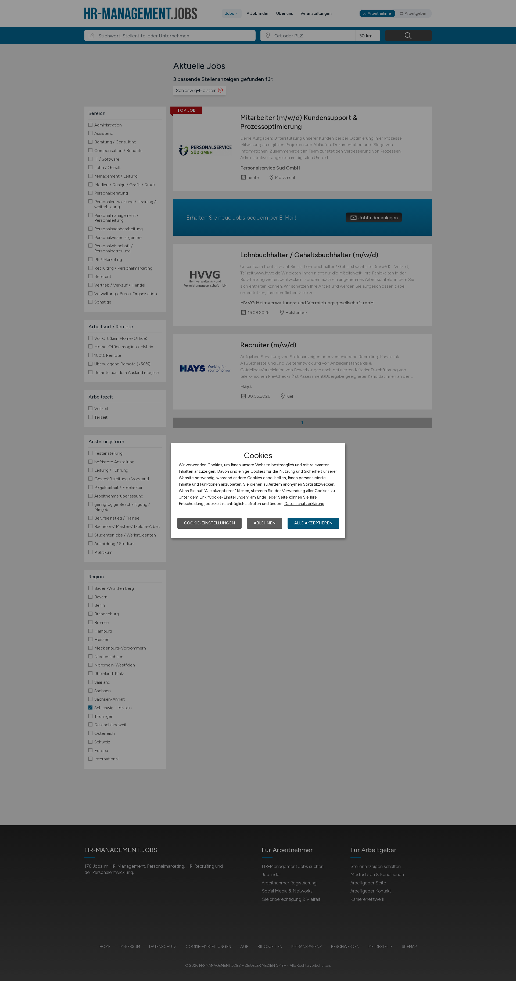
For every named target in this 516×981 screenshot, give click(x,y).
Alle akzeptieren (313, 523)
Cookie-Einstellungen (209, 523)
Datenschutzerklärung (304, 503)
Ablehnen (264, 523)
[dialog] (258, 490)
